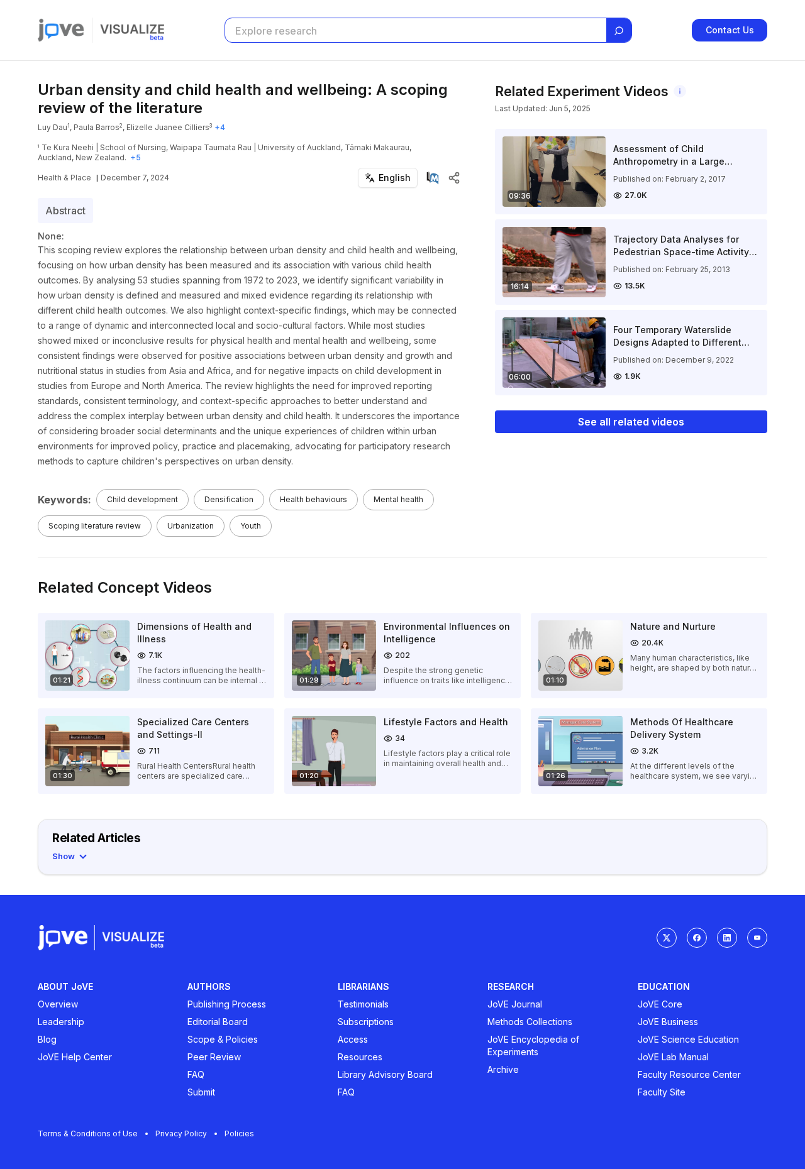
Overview (58, 1004)
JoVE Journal (514, 1004)
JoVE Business (668, 1021)
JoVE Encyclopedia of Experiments (533, 1045)
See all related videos (631, 421)
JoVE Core (660, 1004)
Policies (239, 1133)
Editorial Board (217, 1021)
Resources (360, 1056)
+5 (135, 157)
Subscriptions (366, 1021)
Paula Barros (96, 127)
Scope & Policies (222, 1039)
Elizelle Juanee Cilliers (167, 127)
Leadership (61, 1021)
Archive (503, 1069)
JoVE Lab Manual (673, 1056)
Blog (47, 1039)
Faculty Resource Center (689, 1074)
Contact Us (730, 30)
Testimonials (363, 1004)
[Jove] (61, 30)
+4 (219, 127)
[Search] (618, 30)
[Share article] (454, 178)
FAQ (195, 1074)
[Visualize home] (132, 30)
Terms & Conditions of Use (88, 1133)
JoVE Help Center (75, 1056)
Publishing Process (226, 1004)
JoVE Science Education (688, 1039)
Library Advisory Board (385, 1074)
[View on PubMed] (433, 178)
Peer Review (214, 1056)
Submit (201, 1092)
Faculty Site (662, 1092)
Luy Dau (52, 127)
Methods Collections (529, 1021)
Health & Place (64, 177)
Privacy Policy (181, 1133)
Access (353, 1039)
